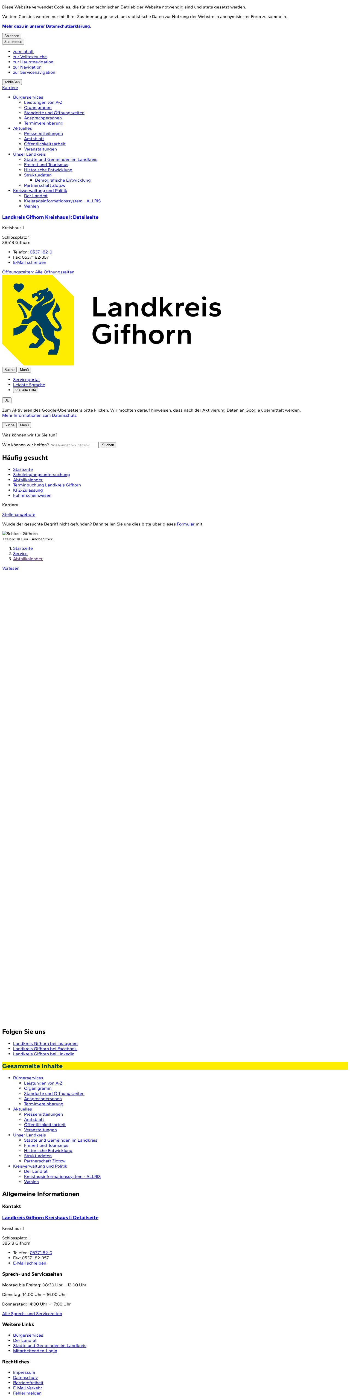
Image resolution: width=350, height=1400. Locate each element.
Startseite (23, 548)
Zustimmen (13, 42)
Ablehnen (11, 36)
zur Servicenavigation (34, 72)
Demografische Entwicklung (63, 180)
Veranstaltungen (40, 149)
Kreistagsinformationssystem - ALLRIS (62, 200)
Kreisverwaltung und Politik (40, 190)
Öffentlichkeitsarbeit (45, 143)
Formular (186, 524)
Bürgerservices (28, 97)
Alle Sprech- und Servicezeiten (32, 1313)
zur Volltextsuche (30, 56)
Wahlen (31, 206)
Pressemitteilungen (43, 133)
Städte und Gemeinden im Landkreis (60, 159)
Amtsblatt (34, 138)
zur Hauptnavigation (33, 61)
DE (6, 400)
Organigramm (38, 107)
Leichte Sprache (29, 384)
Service (20, 553)
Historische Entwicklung (48, 169)
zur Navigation (27, 67)
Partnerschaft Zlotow (45, 185)
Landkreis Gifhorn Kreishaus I (50, 217)
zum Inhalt (23, 51)
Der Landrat (36, 195)
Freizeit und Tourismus (46, 164)
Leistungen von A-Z (43, 102)
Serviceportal (26, 379)
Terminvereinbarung (43, 123)
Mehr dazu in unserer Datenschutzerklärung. (46, 26)
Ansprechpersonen (43, 117)
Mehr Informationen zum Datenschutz (39, 415)
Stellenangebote (18, 514)
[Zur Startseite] (111, 364)
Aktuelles (22, 128)
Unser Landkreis (29, 154)
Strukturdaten (38, 175)
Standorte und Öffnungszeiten (54, 112)
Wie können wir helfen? (25, 444)
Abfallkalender (28, 558)
